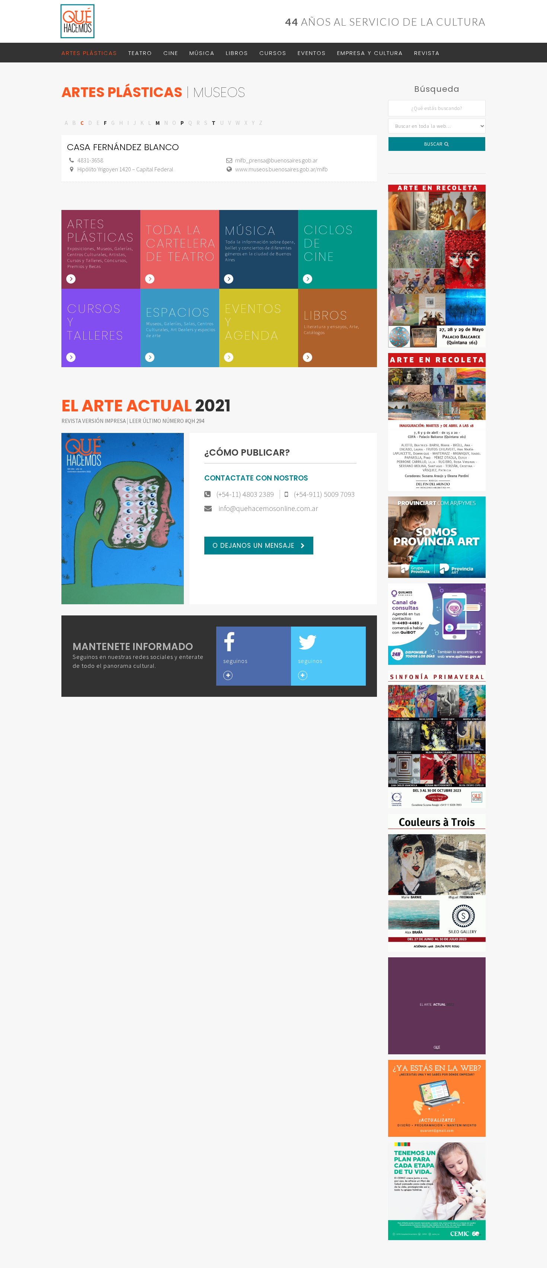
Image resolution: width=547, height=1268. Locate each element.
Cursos (273, 53)
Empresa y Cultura (370, 53)
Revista (427, 53)
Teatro (140, 53)
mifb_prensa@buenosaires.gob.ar (276, 160)
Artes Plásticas (89, 53)
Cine (170, 53)
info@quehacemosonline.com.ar (267, 508)
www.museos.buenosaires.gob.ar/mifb (281, 169)
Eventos (312, 53)
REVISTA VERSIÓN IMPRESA (94, 420)
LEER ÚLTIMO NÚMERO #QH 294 (166, 420)
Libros (237, 53)
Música (202, 53)
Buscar (434, 144)
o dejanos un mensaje (254, 545)
